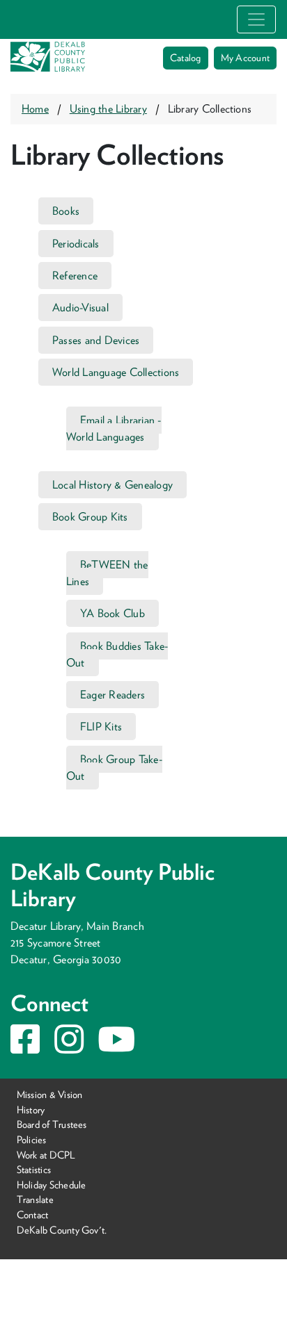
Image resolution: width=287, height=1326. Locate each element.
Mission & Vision (50, 1094)
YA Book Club (112, 613)
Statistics (34, 1169)
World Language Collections (115, 372)
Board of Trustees (52, 1124)
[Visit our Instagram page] (69, 1047)
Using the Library (108, 108)
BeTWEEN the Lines (107, 573)
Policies (32, 1139)
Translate (35, 1199)
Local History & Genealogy (112, 484)
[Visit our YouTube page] (116, 1047)
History (31, 1109)
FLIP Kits (101, 726)
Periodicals (76, 243)
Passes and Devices (95, 340)
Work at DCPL (46, 1155)
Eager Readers (112, 694)
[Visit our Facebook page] (25, 1047)
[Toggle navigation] (256, 19)
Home (35, 108)
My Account (245, 57)
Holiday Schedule (51, 1184)
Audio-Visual (80, 307)
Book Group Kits (90, 516)
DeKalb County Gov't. (62, 1230)
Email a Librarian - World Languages (114, 428)
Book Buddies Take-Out (117, 654)
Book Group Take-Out (114, 768)
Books (65, 211)
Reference (75, 275)
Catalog (185, 57)
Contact (33, 1214)
